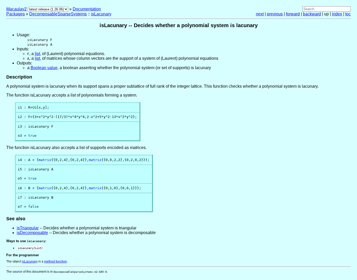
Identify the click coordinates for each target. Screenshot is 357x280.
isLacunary (101, 14)
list (37, 53)
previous (275, 14)
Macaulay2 (16, 9)
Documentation (87, 9)
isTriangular (28, 228)
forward (293, 14)
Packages (15, 14)
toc (348, 14)
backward (312, 14)
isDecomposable (32, 232)
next (260, 14)
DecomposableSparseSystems (58, 14)
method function (55, 261)
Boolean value (44, 67)
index (337, 14)
